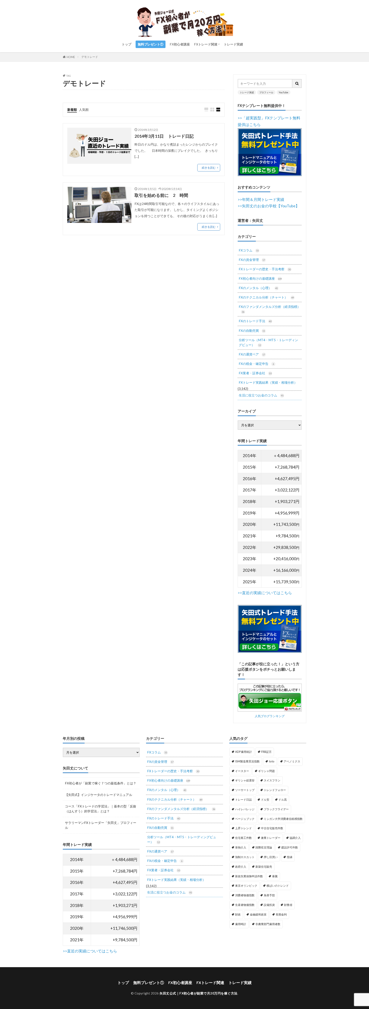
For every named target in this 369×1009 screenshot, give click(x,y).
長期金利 (281, 914)
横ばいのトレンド (277, 885)
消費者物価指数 (245, 895)
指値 (289, 857)
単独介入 (240, 847)
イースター (242, 771)
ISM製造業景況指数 (247, 761)
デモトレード (89, 56)
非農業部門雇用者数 (267, 924)
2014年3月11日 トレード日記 (164, 136)
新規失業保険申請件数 (249, 876)
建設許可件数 (289, 847)
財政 (238, 914)
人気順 (84, 109)
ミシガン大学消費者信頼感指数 (283, 818)
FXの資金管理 (252, 260)
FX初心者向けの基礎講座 (260, 278)
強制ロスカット (245, 857)
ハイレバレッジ (245, 809)
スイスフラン (272, 780)
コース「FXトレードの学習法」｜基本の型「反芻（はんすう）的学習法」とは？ (100, 808)
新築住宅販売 (263, 866)
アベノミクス (292, 761)
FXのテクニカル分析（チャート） (266, 297)
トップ (126, 44)
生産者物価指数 (245, 905)
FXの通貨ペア (252, 354)
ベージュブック (245, 818)
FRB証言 (266, 751)
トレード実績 (233, 44)
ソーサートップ (245, 790)
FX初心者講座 (180, 44)
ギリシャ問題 (266, 771)
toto (271, 761)
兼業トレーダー (270, 837)
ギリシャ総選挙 (245, 780)
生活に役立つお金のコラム (261, 395)
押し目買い (271, 857)
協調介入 (295, 837)
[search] (297, 83)
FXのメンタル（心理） (258, 288)
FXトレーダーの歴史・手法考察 (265, 269)
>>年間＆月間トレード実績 (261, 199)
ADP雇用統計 (243, 751)
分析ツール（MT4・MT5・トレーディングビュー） (268, 342)
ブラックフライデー (276, 809)
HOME (71, 57)
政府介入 (240, 866)
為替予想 (269, 895)
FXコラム (249, 250)
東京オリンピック (246, 885)
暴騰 (275, 876)
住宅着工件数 (243, 837)
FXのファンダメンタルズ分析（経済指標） (269, 309)
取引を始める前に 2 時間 (161, 195)
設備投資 (269, 905)
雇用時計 (240, 924)
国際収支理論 (263, 847)
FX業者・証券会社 (255, 373)
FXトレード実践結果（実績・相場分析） (268, 382)
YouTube (283, 92)
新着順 (72, 109)
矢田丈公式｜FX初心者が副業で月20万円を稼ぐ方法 (198, 993)
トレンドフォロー (275, 790)
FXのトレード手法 (255, 321)
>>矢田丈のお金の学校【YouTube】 (268, 206)
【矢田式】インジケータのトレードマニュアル (98, 795)
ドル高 (282, 799)
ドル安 (265, 799)
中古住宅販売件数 (272, 828)
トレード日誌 (243, 799)
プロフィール (266, 92)
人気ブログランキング (270, 716)
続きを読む (209, 167)
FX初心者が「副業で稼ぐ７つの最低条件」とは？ (100, 783)
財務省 (288, 905)
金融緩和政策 (258, 914)
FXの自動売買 (252, 330)
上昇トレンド (243, 828)
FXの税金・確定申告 (256, 364)
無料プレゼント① (150, 44)
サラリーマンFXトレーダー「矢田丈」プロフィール (100, 825)
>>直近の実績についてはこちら (265, 593)
